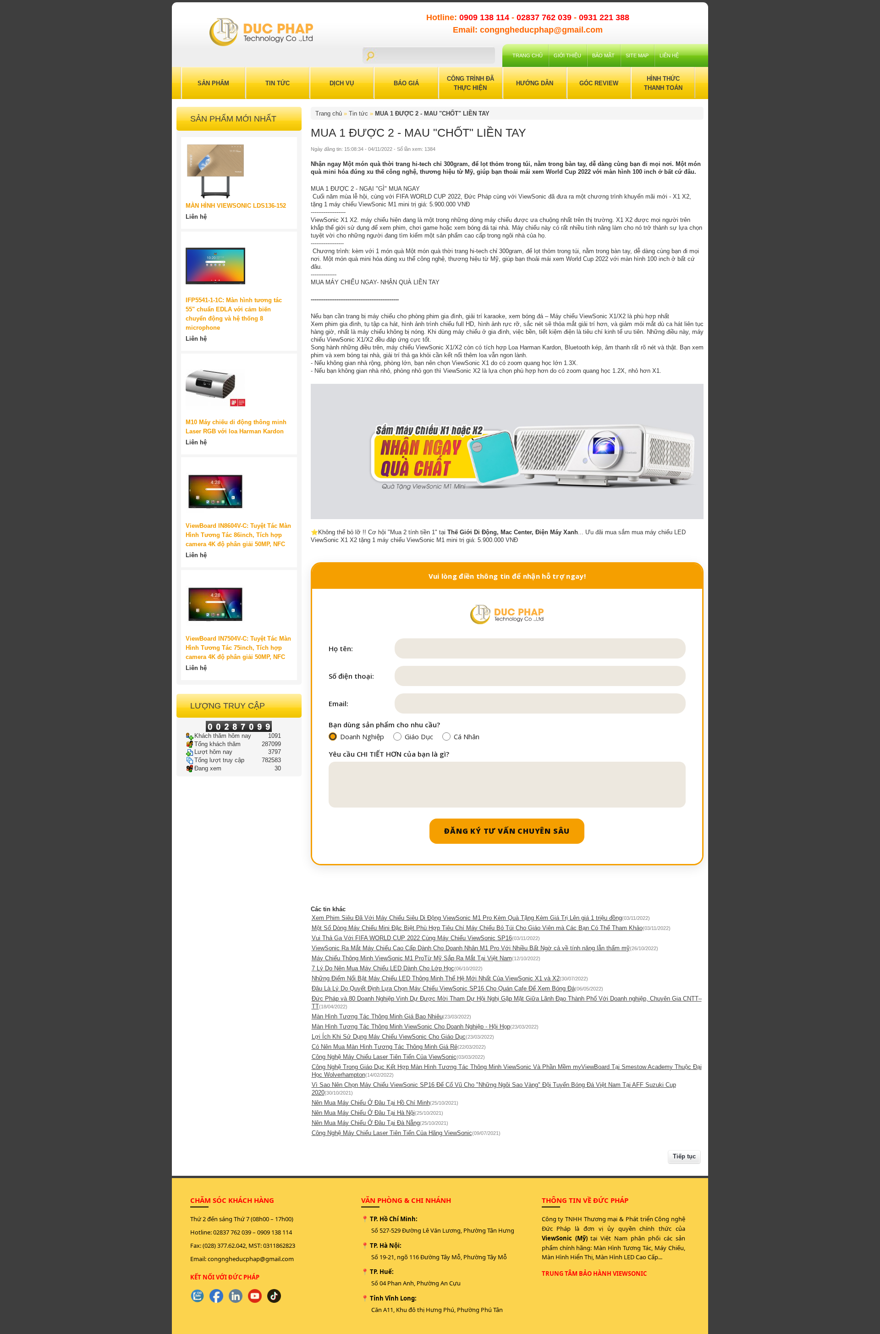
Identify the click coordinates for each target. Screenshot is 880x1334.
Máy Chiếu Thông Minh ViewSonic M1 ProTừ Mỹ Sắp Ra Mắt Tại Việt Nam (412, 958)
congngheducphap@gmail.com (251, 1259)
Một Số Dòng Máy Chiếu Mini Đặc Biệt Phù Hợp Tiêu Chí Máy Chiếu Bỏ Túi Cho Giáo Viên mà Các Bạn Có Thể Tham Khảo (477, 927)
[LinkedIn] (235, 1296)
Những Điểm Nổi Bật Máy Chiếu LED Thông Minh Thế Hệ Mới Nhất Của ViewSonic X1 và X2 (436, 978)
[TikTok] (274, 1296)
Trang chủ (527, 55)
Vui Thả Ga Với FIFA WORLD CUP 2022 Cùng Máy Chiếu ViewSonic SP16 (412, 938)
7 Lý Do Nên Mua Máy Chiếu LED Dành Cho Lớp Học (383, 968)
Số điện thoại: (351, 676)
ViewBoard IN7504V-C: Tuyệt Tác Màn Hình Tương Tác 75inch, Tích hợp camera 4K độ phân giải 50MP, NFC (238, 647)
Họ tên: (341, 649)
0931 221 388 (604, 17)
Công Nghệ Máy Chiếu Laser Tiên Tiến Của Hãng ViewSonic (392, 1132)
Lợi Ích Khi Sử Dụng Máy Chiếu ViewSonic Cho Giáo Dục (389, 1036)
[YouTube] (255, 1296)
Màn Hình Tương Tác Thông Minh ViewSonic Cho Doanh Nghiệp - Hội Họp (411, 1026)
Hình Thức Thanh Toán (663, 83)
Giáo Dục (419, 736)
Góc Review (598, 83)
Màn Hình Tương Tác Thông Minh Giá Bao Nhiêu (377, 1016)
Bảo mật (603, 55)
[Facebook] (216, 1296)
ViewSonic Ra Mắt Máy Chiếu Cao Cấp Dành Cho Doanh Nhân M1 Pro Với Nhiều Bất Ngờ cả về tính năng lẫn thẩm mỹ (471, 948)
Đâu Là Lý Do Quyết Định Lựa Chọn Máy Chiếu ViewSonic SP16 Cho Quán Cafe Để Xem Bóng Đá (443, 988)
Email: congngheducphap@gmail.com (528, 29)
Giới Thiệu (567, 55)
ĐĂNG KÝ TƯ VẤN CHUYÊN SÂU (507, 831)
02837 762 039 (545, 17)
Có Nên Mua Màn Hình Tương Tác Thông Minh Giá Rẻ (384, 1046)
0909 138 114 (485, 17)
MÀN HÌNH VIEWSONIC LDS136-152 (236, 205)
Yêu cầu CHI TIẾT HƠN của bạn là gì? (389, 754)
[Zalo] (197, 1296)
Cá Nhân (466, 736)
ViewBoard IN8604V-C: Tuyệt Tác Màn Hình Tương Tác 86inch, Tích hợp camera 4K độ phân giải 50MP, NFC (238, 535)
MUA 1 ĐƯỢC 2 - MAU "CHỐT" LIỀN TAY (432, 113)
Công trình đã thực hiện (470, 83)
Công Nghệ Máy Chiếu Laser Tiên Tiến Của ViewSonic (384, 1056)
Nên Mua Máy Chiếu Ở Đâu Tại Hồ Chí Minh (371, 1102)
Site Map (637, 55)
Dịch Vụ (342, 83)
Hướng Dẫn (534, 83)
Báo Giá (406, 83)
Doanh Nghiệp (362, 736)
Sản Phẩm (213, 83)
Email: (338, 704)
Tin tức (358, 113)
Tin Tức (277, 83)
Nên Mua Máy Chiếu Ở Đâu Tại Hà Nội (363, 1112)
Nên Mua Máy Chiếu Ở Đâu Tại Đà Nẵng (366, 1122)
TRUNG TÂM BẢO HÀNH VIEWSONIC (594, 1273)
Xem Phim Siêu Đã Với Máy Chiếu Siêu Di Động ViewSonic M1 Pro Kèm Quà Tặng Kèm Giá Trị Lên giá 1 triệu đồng (467, 917)
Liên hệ (669, 55)
